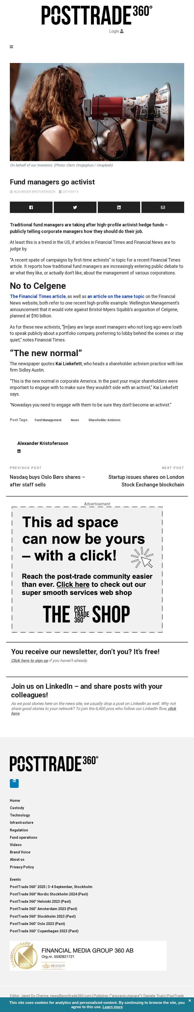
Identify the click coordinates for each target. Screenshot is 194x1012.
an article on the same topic (115, 296)
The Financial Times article (38, 296)
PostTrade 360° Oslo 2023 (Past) (37, 924)
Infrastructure (21, 823)
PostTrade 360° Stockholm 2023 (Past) (43, 916)
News (75, 420)
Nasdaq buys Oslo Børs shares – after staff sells (47, 477)
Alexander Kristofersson (34, 191)
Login (114, 31)
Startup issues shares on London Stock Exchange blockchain (146, 477)
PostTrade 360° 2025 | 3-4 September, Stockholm (51, 887)
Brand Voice (20, 852)
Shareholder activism (104, 420)
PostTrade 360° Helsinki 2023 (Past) (40, 901)
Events (15, 879)
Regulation (19, 830)
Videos (16, 845)
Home (15, 801)
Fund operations (23, 837)
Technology (20, 815)
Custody (17, 808)
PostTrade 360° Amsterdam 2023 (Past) (43, 909)
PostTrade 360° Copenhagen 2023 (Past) (44, 931)
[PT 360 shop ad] (87, 569)
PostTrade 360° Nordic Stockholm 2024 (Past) (49, 894)
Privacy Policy (22, 867)
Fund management (48, 420)
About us (17, 859)
